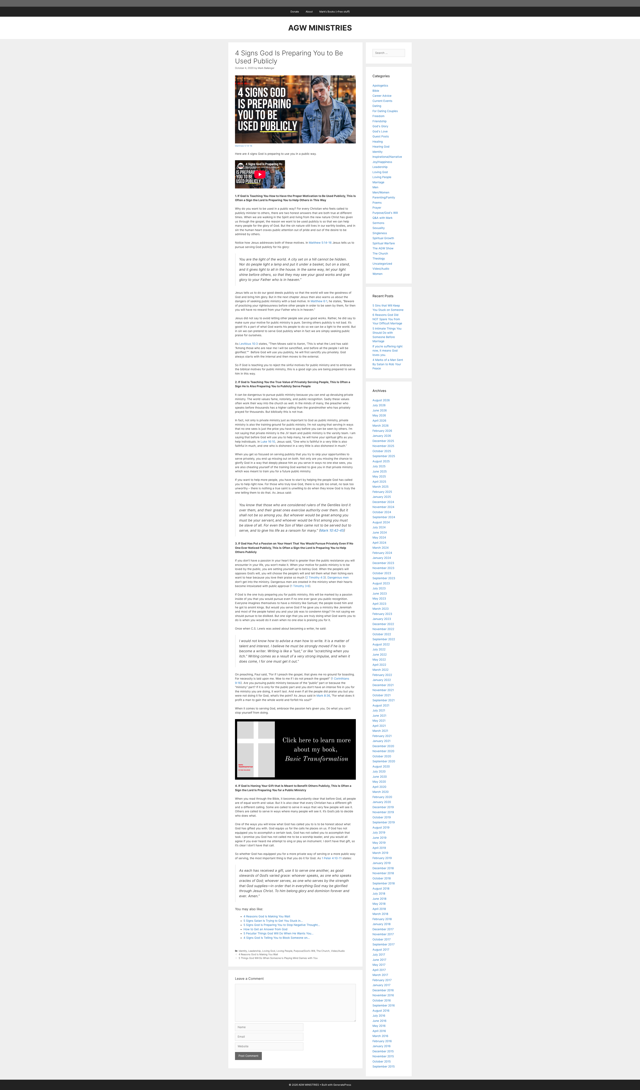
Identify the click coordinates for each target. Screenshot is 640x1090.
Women (377, 274)
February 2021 (382, 736)
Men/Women (380, 192)
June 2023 (379, 593)
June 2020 (379, 776)
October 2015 (381, 1061)
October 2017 (381, 939)
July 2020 (379, 771)
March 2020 (380, 791)
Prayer (376, 207)
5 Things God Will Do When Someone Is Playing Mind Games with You (278, 958)
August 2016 (381, 1010)
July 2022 (379, 649)
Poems (377, 202)
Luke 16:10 (268, 441)
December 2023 (383, 563)
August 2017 (380, 949)
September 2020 (383, 761)
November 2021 (383, 690)
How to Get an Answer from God (266, 929)
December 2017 (383, 929)
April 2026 (379, 420)
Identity (243, 950)
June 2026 (379, 410)
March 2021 (380, 730)
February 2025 (382, 491)
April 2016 (379, 1031)
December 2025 (383, 441)
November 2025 (383, 446)
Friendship (379, 121)
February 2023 (382, 614)
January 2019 (381, 863)
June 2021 (379, 715)
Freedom (378, 116)
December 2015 (383, 1051)
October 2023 (381, 573)
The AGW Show (383, 248)
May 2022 (379, 659)
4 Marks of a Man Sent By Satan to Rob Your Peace (387, 364)
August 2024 (381, 522)
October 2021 (381, 695)
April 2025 (379, 481)
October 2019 (381, 817)
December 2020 (383, 746)
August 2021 (380, 705)
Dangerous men (338, 577)
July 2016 (378, 1015)
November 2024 (383, 507)
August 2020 (381, 766)
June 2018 (379, 898)
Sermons (378, 223)
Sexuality (378, 228)
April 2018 (379, 909)
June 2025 (379, 471)
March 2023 (380, 608)
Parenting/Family (383, 197)
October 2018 (381, 878)
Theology (378, 258)
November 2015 (383, 1056)
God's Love (380, 131)
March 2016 (380, 1036)
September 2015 (383, 1066)
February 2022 (382, 675)
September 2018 (383, 883)
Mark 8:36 (323, 695)
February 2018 (382, 919)
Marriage (378, 182)
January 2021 (381, 741)
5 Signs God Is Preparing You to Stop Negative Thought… (282, 925)
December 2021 (383, 685)
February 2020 (382, 797)
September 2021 (383, 700)
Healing (377, 141)
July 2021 (378, 710)
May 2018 (379, 903)
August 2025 (381, 461)
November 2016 (383, 995)
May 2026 (379, 415)
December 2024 (383, 502)
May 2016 (379, 1025)
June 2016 (379, 1020)
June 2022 (379, 654)
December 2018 (383, 868)
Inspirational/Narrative (387, 156)
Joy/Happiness (382, 162)
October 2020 (381, 756)
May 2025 (379, 476)
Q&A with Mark (382, 217)
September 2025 (383, 456)
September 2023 (383, 578)
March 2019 (380, 853)
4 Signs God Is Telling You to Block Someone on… (277, 937)
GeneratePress (342, 1084)
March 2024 (380, 547)
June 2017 (379, 959)
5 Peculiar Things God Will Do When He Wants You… (279, 933)
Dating (376, 106)
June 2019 (379, 837)
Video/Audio (338, 950)
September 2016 (383, 1005)
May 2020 (379, 781)
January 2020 (381, 802)
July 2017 (378, 954)
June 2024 (379, 532)
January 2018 (381, 924)
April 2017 (379, 970)
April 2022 (379, 664)
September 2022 (383, 639)
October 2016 (381, 1000)
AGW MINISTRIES (320, 27)
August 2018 (380, 888)
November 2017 (383, 934)
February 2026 (382, 430)
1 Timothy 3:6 (300, 586)
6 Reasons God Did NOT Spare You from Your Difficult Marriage (387, 319)
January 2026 (381, 435)
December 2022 (383, 624)
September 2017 (383, 944)
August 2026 (381, 400)
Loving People (284, 950)
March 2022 (380, 669)
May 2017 (379, 964)
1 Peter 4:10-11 (332, 858)
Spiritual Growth (383, 238)
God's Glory (380, 126)
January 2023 (381, 619)
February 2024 (382, 553)
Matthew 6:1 (319, 301)
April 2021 (379, 725)
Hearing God (381, 146)
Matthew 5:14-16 (243, 146)
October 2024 (381, 512)
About (309, 11)
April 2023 (379, 603)
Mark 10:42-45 (332, 530)
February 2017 (382, 980)
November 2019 (383, 812)
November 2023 (383, 568)
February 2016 (382, 1041)
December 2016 (383, 990)
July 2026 (379, 405)
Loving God (268, 950)
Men (375, 187)
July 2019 (378, 832)
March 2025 (380, 486)
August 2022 (381, 644)
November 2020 (383, 751)
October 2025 (381, 451)
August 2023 (381, 583)
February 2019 (382, 858)
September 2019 (383, 822)
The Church (323, 950)
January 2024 (381, 558)
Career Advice (382, 95)
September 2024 (383, 517)
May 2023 (379, 598)
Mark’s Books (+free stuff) (334, 11)
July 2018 (378, 893)
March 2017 (380, 975)
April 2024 (379, 542)
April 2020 (379, 786)
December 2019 (383, 807)
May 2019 (379, 842)
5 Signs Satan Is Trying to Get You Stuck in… (273, 920)
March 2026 (380, 425)
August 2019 (381, 827)
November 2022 (383, 629)
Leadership (254, 950)
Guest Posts (380, 136)
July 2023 (379, 588)
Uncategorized (382, 263)
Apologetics (380, 85)
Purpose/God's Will (304, 950)
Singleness (379, 233)
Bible (375, 90)
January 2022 (381, 680)
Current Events (382, 101)
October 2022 (381, 634)
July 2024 (379, 527)
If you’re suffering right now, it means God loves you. (387, 351)
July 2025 (379, 466)
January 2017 (381, 985)
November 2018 (383, 873)
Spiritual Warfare (383, 243)
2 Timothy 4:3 (315, 577)
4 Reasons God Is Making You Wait (267, 916)
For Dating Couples (385, 111)
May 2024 (379, 537)
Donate (294, 11)
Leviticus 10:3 (248, 343)
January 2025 (381, 496)
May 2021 (379, 720)
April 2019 (379, 848)
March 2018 (380, 914)
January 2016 (381, 1046)
